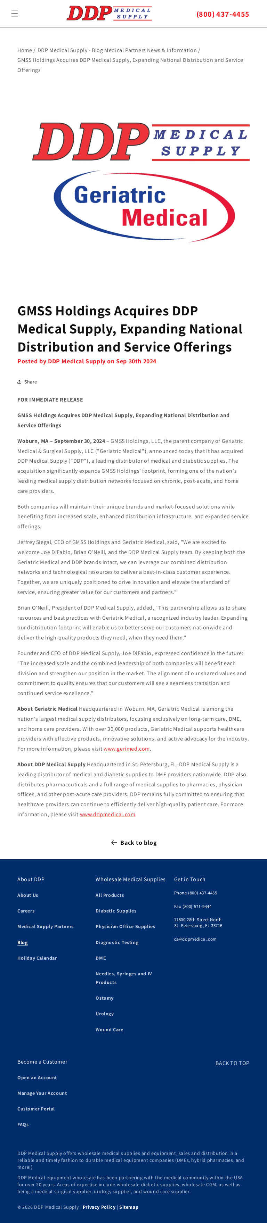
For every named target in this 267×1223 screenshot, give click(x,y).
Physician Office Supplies (125, 926)
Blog (22, 942)
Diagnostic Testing (117, 942)
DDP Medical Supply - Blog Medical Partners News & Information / (119, 50)
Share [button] (30, 382)
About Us (27, 895)
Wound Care (109, 1029)
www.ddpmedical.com (108, 814)
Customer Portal (36, 1109)
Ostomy (105, 998)
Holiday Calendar (37, 958)
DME (101, 958)
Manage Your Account (42, 1093)
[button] (14, 13)
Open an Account (37, 1077)
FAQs (23, 1124)
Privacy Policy (99, 1207)
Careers (25, 911)
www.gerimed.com (127, 748)
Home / (26, 50)
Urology (105, 1013)
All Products (110, 895)
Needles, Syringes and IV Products (124, 977)
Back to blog (138, 842)
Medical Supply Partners (45, 926)
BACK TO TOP (233, 1063)
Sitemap (128, 1207)
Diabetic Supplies (116, 911)
